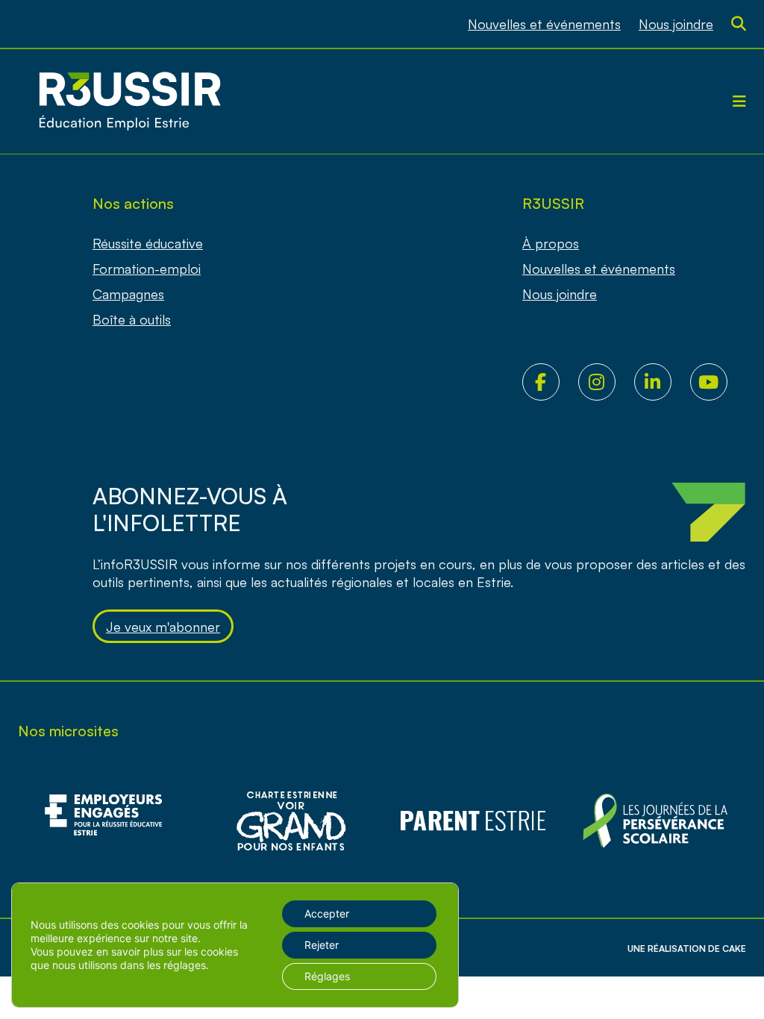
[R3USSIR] (130, 101)
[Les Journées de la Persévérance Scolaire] (291, 821)
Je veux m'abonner (163, 626)
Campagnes (128, 294)
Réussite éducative (148, 243)
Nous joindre (676, 24)
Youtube (718, 382)
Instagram (606, 382)
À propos (550, 243)
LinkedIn (662, 382)
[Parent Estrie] (473, 821)
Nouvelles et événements (544, 24)
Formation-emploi (147, 268)
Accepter (326, 913)
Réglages (327, 976)
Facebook (550, 382)
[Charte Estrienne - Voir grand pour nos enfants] (655, 821)
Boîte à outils (132, 319)
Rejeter (321, 944)
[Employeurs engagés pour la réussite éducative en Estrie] (109, 821)
